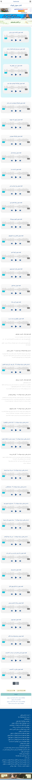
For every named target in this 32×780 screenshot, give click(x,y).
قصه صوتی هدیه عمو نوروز (16, 269)
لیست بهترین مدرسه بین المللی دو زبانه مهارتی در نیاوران (16, 764)
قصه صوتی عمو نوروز (16, 619)
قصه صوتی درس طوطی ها (16, 65)
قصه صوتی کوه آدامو (16, 252)
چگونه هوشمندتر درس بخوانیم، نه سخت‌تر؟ (19, 741)
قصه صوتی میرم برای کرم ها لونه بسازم (16, 49)
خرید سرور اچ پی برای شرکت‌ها (22, 756)
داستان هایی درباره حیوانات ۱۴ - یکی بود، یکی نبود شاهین (16, 364)
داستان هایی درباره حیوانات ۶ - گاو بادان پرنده (20, 454)
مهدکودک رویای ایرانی (24, 745)
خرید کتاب (27, 758)
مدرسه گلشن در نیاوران (24, 731)
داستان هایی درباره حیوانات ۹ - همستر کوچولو (20, 408)
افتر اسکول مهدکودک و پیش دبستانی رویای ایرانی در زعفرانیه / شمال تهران (18, 747)
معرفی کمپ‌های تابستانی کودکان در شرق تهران (18, 737)
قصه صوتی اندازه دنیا (16, 169)
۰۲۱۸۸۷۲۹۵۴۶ (24, 19)
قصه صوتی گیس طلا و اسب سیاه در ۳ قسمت (16, 653)
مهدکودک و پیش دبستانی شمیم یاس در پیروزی (16, 697)
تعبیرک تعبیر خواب (25, 752)
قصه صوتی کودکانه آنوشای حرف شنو (16, 83)
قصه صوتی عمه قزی (16, 285)
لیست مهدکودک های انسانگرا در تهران (20, 723)
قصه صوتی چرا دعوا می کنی (16, 186)
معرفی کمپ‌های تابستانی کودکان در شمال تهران (18, 735)
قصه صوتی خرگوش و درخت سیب (16, 319)
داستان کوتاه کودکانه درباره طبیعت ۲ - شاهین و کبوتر (19, 350)
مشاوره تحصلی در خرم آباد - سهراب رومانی (19, 766)
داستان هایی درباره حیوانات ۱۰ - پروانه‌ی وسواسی (19, 394)
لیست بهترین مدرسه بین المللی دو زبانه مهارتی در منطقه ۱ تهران (17, 762)
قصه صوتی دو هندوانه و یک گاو (16, 636)
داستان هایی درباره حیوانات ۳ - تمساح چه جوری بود (16, 503)
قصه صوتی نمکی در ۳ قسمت (16, 669)
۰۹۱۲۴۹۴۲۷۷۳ (8, 19)
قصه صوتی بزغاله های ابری (16, 202)
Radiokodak (16, 1)
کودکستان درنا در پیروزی (16, 699)
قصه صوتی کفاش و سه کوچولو (16, 236)
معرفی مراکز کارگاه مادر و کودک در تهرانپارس (19, 725)
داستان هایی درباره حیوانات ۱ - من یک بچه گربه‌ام (16, 537)
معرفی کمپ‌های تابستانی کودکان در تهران (19, 733)
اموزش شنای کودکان (24, 743)
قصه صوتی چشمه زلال (16, 153)
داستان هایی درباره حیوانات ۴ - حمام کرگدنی (16, 487)
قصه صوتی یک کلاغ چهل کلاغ (16, 586)
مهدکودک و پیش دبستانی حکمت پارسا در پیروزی (16, 701)
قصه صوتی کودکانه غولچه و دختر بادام (16, 103)
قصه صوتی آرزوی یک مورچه (16, 120)
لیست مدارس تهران (24, 715)
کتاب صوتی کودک (10, 690)
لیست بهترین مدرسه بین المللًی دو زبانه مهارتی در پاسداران (15, 760)
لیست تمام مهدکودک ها (23, 717)
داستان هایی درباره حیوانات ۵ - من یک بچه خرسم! (16, 470)
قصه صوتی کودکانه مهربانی (16, 136)
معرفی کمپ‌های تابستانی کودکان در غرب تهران (18, 739)
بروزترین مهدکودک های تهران (22, 721)
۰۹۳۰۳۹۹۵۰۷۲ (24, 13)
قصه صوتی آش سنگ (16, 302)
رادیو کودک (26, 719)
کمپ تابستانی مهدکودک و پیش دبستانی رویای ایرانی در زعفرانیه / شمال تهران (17, 749)
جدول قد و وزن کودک (24, 754)
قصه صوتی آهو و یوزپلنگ (16, 219)
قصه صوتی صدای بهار (16, 570)
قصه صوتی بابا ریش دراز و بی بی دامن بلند (16, 553)
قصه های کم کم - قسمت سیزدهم (23, 380)
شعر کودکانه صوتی (20, 690)
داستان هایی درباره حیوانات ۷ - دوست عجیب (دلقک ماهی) (16, 439)
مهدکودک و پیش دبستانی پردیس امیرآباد (16, 703)
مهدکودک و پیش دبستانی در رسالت (21, 727)
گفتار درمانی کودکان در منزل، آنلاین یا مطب (19, 729)
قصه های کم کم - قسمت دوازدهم (23, 334)
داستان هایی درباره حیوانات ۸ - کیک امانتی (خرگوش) (16, 422)
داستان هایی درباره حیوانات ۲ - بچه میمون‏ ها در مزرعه (16, 520)
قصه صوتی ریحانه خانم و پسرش (16, 603)
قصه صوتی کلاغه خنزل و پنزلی (16, 32)
